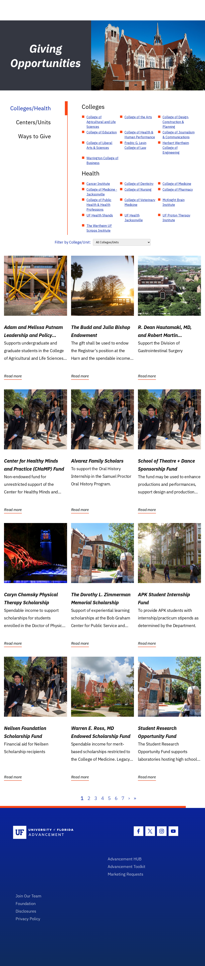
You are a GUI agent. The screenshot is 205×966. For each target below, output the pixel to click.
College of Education (101, 132)
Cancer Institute (98, 184)
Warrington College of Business (102, 160)
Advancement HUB (125, 859)
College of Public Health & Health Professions (98, 204)
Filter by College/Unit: (73, 242)
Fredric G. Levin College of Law (135, 145)
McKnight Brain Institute (174, 202)
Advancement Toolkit (126, 866)
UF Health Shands (99, 215)
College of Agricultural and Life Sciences (101, 122)
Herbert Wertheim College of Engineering (176, 147)
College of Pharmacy (178, 189)
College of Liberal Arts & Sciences (99, 145)
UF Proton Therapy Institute (176, 217)
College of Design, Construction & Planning (176, 122)
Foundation (26, 903)
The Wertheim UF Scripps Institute (99, 228)
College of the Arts (138, 117)
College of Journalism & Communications (179, 134)
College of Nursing (138, 189)
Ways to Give (34, 136)
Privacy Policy (28, 918)
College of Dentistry (139, 184)
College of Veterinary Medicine (140, 202)
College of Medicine (177, 184)
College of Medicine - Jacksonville (101, 191)
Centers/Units (33, 122)
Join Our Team (28, 896)
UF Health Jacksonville (134, 217)
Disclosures (26, 911)
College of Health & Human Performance (140, 134)
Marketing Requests (125, 874)
